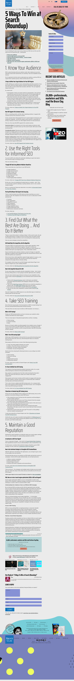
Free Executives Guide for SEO (31, 624)
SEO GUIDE (51, 638)
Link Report (34, 287)
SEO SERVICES (16, 638)
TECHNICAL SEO (65, 638)
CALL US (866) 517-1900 (61, 7)
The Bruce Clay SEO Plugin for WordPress (16, 215)
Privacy (39, 641)
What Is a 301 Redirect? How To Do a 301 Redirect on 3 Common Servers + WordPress (23, 569)
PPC (38, 6)
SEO (27, 6)
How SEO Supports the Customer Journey (24, 143)
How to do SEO (28, 622)
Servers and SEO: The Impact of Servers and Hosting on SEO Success (57, 80)
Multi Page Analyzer (18, 284)
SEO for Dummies (42, 624)
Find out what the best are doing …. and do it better (19, 57)
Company (49, 6)
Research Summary (18, 280)
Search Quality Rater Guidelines (33, 441)
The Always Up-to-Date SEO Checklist (55, 91)
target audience (11, 536)
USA (49, 1)
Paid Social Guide (43, 622)
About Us (33, 641)
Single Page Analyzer (21, 285)
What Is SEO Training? (20, 331)
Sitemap (49, 641)
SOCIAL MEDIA (36, 638)
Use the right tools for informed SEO (16, 56)
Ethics (44, 641)
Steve (12, 577)
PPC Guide (35, 622)
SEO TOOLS (58, 638)
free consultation (37, 474)
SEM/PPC (23, 638)
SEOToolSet (19, 276)
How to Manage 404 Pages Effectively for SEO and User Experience (34, 569)
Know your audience (12, 54)
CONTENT (33, 6)
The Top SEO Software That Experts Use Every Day (19, 213)
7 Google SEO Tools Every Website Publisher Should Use (28, 180)
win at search (16, 536)
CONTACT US (64, 1)
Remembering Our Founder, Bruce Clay (10, 569)
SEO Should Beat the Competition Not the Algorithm (26, 266)
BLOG (43, 6)
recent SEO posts (21, 557)
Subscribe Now (23, 548)
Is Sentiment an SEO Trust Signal (26, 446)
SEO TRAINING (44, 638)
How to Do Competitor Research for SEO (24, 295)
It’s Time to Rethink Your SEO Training (23, 388)
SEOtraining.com (36, 417)
